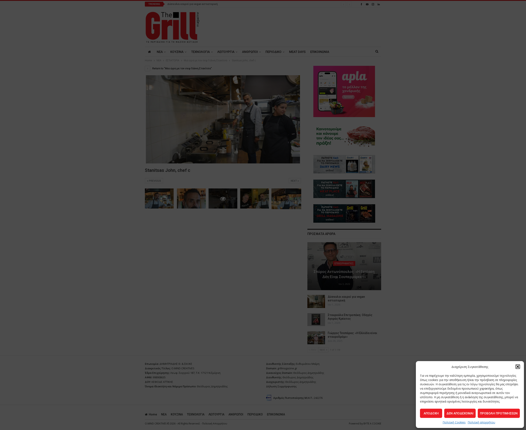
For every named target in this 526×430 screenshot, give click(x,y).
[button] (518, 367)
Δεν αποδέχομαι (459, 413)
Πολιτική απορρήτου (481, 422)
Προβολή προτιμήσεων (499, 413)
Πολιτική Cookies (454, 422)
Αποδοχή (431, 413)
